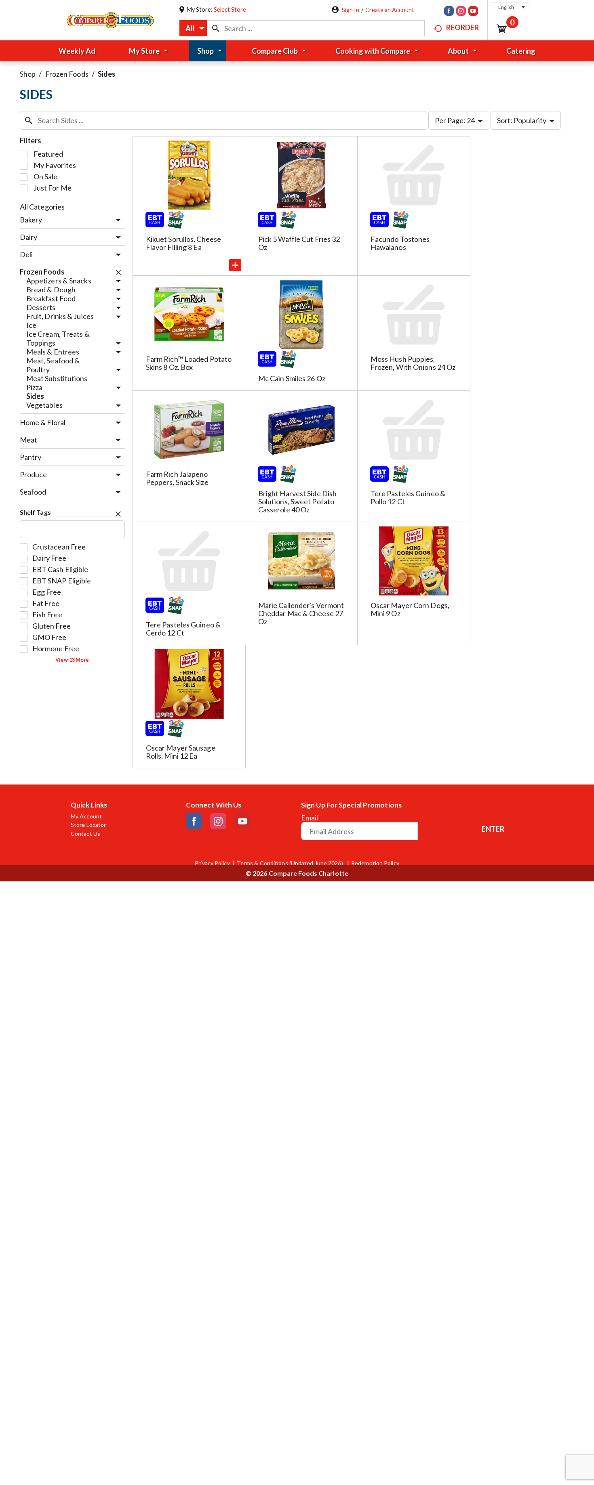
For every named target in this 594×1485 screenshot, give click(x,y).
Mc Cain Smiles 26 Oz (291, 378)
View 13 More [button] (72, 660)
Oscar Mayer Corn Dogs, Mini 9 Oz (410, 609)
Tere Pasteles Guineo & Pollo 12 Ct (408, 497)
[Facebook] (449, 11)
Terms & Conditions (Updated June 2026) (290, 863)
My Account (86, 816)
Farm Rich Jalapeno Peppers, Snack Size (177, 478)
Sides (107, 73)
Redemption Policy (375, 863)
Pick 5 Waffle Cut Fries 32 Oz (299, 243)
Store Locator (88, 825)
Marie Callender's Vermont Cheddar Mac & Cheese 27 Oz (301, 613)
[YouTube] (473, 11)
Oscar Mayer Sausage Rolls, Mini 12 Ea (180, 751)
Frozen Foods (66, 73)
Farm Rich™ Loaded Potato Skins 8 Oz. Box (189, 362)
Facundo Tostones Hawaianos (400, 243)
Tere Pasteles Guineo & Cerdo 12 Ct (183, 628)
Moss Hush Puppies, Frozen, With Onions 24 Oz (413, 362)
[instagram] (461, 11)
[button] (509, 7)
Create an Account (389, 9)
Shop (28, 73)
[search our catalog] (216, 28)
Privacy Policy (212, 863)
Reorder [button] (462, 27)
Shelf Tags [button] (35, 512)
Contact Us (85, 834)
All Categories (42, 206)
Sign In (350, 9)
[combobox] (193, 28)
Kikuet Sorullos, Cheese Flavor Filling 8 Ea (183, 243)
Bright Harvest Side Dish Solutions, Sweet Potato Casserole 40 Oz (297, 501)
